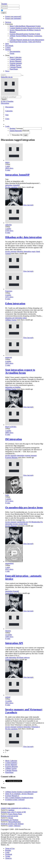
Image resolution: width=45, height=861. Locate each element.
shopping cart (10, 318)
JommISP (16, 185)
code (7, 657)
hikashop (20, 251)
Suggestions (9, 593)
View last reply (28, 205)
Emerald (16, 591)
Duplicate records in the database (12, 824)
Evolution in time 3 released (14, 799)
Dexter (10, 818)
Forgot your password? (13, 16)
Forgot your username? (13, 18)
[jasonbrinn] (14, 338)
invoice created (18, 524)
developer (20, 657)
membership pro (22, 522)
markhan (11, 810)
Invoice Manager (11, 526)
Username (19, 128)
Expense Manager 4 (12, 796)
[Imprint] (14, 271)
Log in (4, 12)
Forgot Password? (16, 130)
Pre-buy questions (11, 187)
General (8, 253)
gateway (27, 657)
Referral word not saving (9, 816)
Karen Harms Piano (15, 814)
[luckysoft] (14, 746)
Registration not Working (9, 820)
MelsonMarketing (14, 822)
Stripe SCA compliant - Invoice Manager (19, 794)
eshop (25, 318)
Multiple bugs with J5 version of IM (13, 812)
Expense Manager (11, 457)
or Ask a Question (7, 101)
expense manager (31, 455)
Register (4, 4)
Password (25, 130)
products (20, 727)
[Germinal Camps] (14, 205)
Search (4, 99)
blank (38, 251)
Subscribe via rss (6, 77)
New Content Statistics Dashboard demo (19, 798)
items (25, 524)
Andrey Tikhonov (14, 826)
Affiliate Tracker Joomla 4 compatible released (21, 792)
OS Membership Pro (36, 522)
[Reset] (22, 75)
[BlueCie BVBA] (14, 475)
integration (9, 185)
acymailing (17, 387)
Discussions (5, 103)
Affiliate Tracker (11, 320)
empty (33, 251)
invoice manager (11, 251)
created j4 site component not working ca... (15, 808)
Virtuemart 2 (35, 727)
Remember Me (17, 135)
